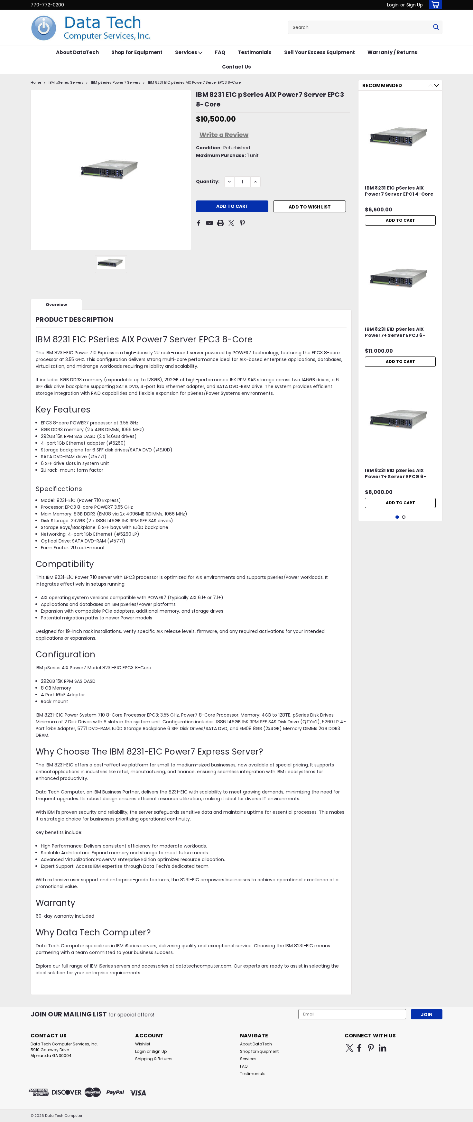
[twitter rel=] (350, 1048)
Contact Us (236, 66)
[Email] (209, 223)
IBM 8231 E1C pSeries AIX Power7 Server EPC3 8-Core (194, 82)
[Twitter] (231, 223)
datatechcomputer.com (203, 966)
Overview (56, 304)
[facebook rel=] (359, 1048)
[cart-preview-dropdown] (434, 4)
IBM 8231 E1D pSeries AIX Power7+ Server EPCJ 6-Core (395, 332)
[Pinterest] (242, 223)
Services (186, 52)
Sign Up (414, 5)
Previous (430, 85)
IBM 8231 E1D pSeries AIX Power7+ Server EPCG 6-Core (395, 474)
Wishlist (142, 1044)
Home (36, 82)
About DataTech (77, 52)
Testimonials (255, 52)
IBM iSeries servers (110, 966)
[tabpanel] (400, 162)
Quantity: (207, 181)
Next (436, 85)
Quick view (400, 171)
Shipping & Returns (153, 1059)
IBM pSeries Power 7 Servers (116, 82)
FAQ (220, 52)
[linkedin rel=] (382, 1048)
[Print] (220, 223)
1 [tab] (397, 517)
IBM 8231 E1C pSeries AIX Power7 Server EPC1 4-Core (399, 191)
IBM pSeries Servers (66, 82)
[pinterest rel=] (371, 1048)
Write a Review (223, 134)
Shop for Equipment (136, 52)
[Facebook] (198, 223)
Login (393, 5)
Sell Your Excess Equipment (319, 52)
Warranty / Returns (392, 52)
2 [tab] (403, 517)
